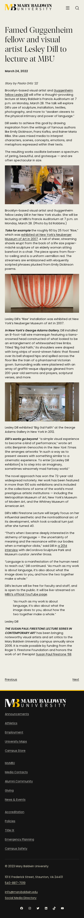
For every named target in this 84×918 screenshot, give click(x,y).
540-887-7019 (15, 883)
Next (76, 679)
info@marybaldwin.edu (21, 892)
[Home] (28, 7)
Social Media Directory (20, 898)
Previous (11, 679)
